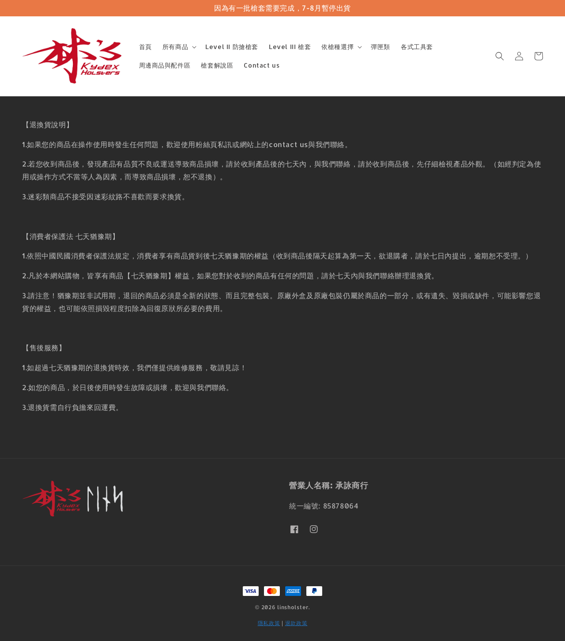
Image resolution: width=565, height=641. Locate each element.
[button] (499, 56)
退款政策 (296, 623)
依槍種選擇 (337, 46)
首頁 (145, 46)
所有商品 (175, 46)
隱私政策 (269, 623)
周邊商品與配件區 (165, 65)
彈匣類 (380, 46)
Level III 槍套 (290, 46)
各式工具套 (417, 46)
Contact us (261, 65)
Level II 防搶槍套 (231, 46)
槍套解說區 (217, 65)
